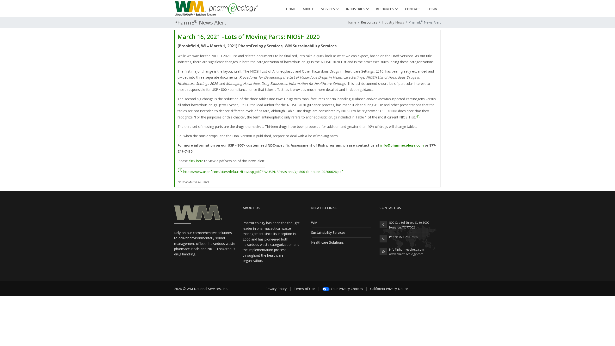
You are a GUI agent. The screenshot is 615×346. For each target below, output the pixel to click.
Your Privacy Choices (347, 288)
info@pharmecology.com (402, 145)
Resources (385, 9)
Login (432, 9)
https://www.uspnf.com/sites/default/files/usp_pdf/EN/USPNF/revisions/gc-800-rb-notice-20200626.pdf (263, 171)
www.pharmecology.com (406, 254)
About (308, 9)
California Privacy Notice (389, 288)
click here (196, 161)
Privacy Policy (276, 288)
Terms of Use (304, 288)
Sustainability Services (328, 232)
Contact (412, 9)
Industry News (393, 22)
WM (314, 222)
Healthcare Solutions (327, 242)
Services (328, 9)
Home (290, 9)
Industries (355, 9)
